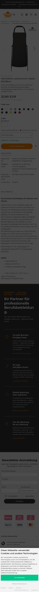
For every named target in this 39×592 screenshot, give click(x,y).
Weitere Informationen (19, 584)
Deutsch (3, 588)
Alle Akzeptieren (19, 577)
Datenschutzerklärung (21, 590)
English (11, 588)
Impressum (34, 590)
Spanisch (18, 588)
